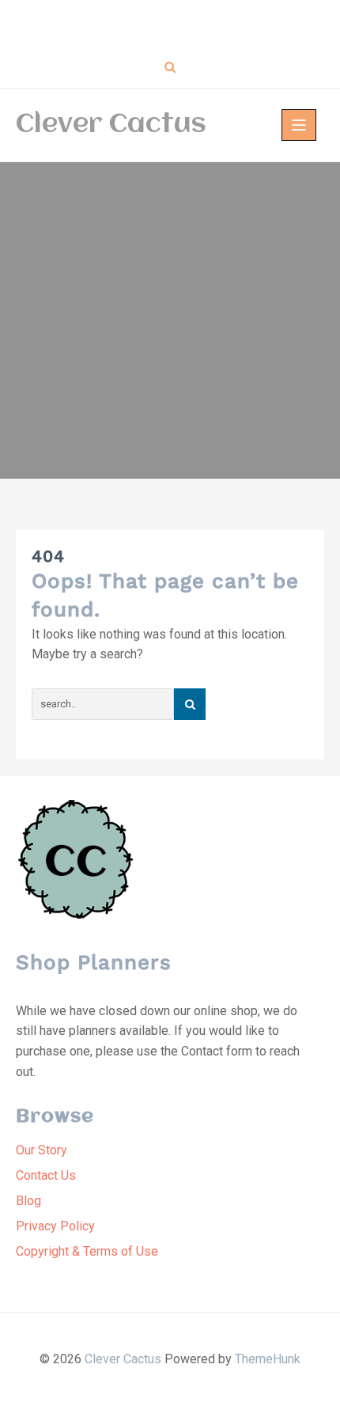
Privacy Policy (55, 1226)
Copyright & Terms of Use (87, 1251)
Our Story (41, 1150)
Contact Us (46, 1175)
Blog (28, 1200)
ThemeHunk (267, 1358)
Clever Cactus (111, 125)
